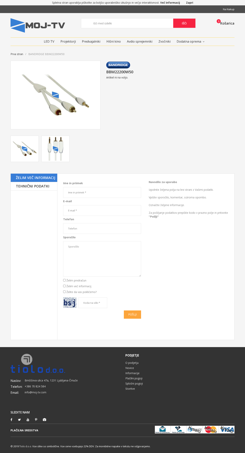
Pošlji (132, 314)
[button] (224, 23)
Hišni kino (113, 41)
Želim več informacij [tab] (35, 177)
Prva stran (17, 54)
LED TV (49, 41)
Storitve (130, 388)
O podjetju (132, 363)
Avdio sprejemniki (139, 41)
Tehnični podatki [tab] (32, 186)
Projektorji (68, 41)
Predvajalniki (91, 41)
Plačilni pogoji (133, 378)
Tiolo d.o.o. (25, 446)
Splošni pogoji (134, 383)
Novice (129, 368)
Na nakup (228, 9)
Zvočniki (164, 41)
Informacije (132, 373)
